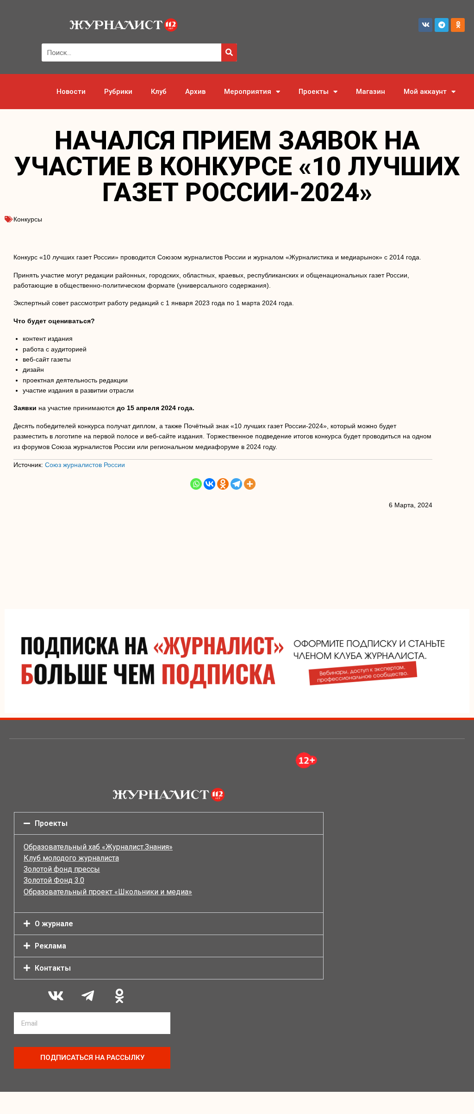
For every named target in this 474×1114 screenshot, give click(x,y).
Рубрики (118, 91)
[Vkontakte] (209, 484)
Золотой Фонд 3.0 (54, 880)
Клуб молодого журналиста (71, 858)
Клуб (159, 91)
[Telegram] (442, 25)
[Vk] (425, 25)
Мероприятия (247, 91)
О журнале (54, 923)
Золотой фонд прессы (62, 869)
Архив (195, 91)
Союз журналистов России (84, 464)
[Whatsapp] (196, 484)
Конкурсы (27, 219)
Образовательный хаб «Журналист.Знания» (98, 847)
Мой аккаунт (425, 91)
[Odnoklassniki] (458, 25)
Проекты (314, 91)
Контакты (53, 968)
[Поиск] (229, 52)
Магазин (370, 91)
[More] (250, 484)
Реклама (50, 946)
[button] (168, 823)
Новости (71, 91)
